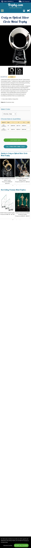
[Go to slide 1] (13, 185)
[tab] (4, 77)
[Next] (28, 171)
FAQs (11, 77)
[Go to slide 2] (16, 185)
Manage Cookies (7, 545)
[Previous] (2, 171)
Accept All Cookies (21, 545)
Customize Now (15, 140)
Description (4, 77)
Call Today (15, 146)
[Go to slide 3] (20, 185)
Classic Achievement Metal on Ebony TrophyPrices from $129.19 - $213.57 (22, 214)
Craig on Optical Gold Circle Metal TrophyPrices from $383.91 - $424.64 (7, 181)
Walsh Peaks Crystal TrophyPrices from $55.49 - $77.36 (7, 213)
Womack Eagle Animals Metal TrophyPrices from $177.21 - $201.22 (22, 180)
